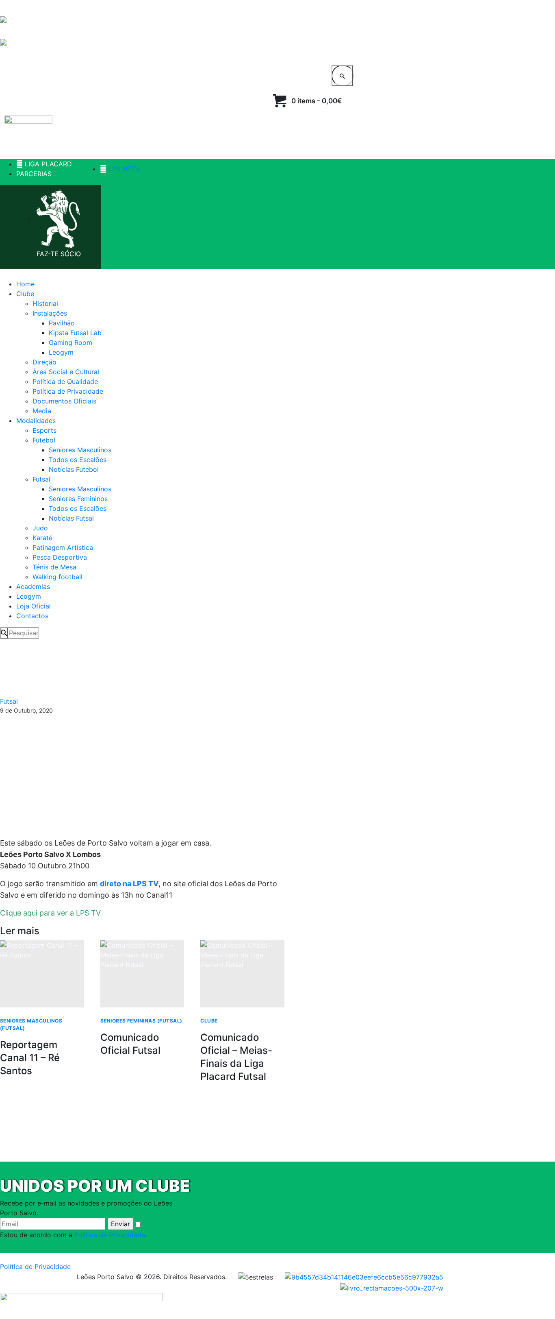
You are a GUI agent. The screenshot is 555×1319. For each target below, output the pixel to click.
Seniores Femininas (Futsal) (141, 1021)
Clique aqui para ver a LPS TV (50, 913)
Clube (208, 1021)
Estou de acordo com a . (73, 1235)
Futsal (9, 701)
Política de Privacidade (109, 1235)
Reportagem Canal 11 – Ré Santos (30, 1058)
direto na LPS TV (129, 883)
